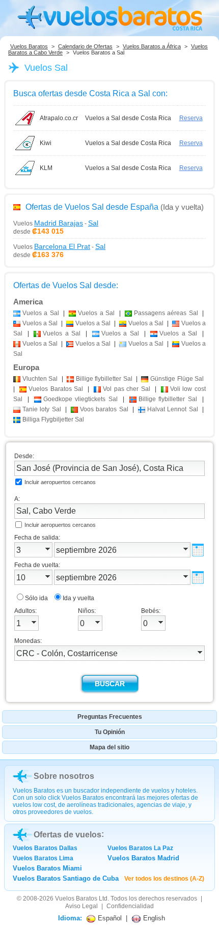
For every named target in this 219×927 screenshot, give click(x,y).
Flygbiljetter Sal (53, 419)
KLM (46, 168)
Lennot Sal (172, 409)
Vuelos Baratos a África (152, 46)
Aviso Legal (81, 906)
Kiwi (45, 143)
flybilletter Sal (104, 378)
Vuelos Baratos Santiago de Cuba (66, 878)
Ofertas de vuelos (67, 834)
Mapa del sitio (109, 747)
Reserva (191, 118)
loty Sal (41, 409)
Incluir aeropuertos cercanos (60, 482)
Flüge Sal (177, 378)
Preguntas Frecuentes (109, 716)
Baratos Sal (56, 388)
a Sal (40, 313)
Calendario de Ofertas (85, 46)
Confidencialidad (130, 906)
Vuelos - (55, 223)
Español (109, 918)
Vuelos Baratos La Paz (140, 848)
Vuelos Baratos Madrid (143, 858)
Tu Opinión (110, 732)
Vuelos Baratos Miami (47, 868)
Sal (40, 378)
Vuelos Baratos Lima (43, 858)
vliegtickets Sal (80, 399)
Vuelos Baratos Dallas (45, 848)
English (153, 918)
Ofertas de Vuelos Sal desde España (91, 207)
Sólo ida (36, 598)
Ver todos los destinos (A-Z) (164, 878)
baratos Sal (104, 409)
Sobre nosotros (64, 776)
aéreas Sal (166, 313)
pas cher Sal (126, 388)
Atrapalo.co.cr (59, 118)
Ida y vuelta (78, 598)
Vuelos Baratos (29, 46)
